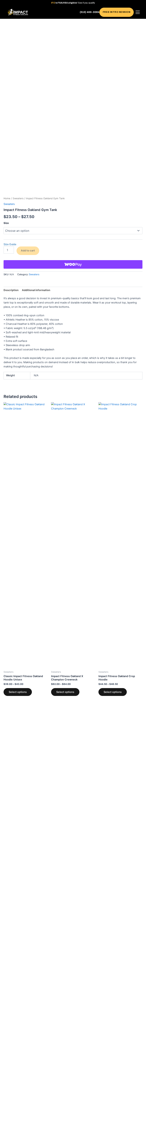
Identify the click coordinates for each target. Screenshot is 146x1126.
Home (7, 198)
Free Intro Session (116, 12)
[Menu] (138, 12)
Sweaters (18, 198)
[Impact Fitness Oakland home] (18, 12)
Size (6, 222)
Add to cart (28, 250)
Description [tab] (11, 290)
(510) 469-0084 (89, 12)
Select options (18, 692)
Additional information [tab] (36, 290)
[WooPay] (73, 264)
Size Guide (10, 244)
